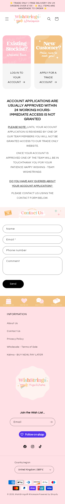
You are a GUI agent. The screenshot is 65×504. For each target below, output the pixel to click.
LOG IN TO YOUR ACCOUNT (15, 77)
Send (13, 284)
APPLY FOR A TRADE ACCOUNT (48, 77)
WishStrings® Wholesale (27, 494)
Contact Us (13, 331)
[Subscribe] (51, 422)
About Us (12, 323)
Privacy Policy (15, 339)
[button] (7, 19)
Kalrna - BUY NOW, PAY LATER (25, 355)
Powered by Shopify (48, 494)
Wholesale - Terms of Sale (22, 347)
